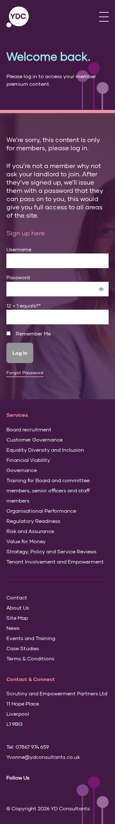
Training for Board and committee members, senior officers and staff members (48, 490)
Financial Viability (28, 460)
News (12, 628)
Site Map (17, 618)
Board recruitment (28, 429)
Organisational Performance (41, 511)
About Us (17, 607)
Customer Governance (34, 439)
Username (18, 249)
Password (18, 277)
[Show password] (101, 289)
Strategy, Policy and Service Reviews (51, 551)
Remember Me (32, 333)
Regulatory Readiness (33, 521)
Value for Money (26, 541)
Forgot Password (24, 372)
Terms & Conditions (30, 658)
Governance (21, 470)
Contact (16, 597)
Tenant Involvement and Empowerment (55, 561)
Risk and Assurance (30, 531)
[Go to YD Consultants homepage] (17, 17)
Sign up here (25, 233)
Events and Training (30, 638)
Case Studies (22, 648)
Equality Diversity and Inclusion (45, 450)
